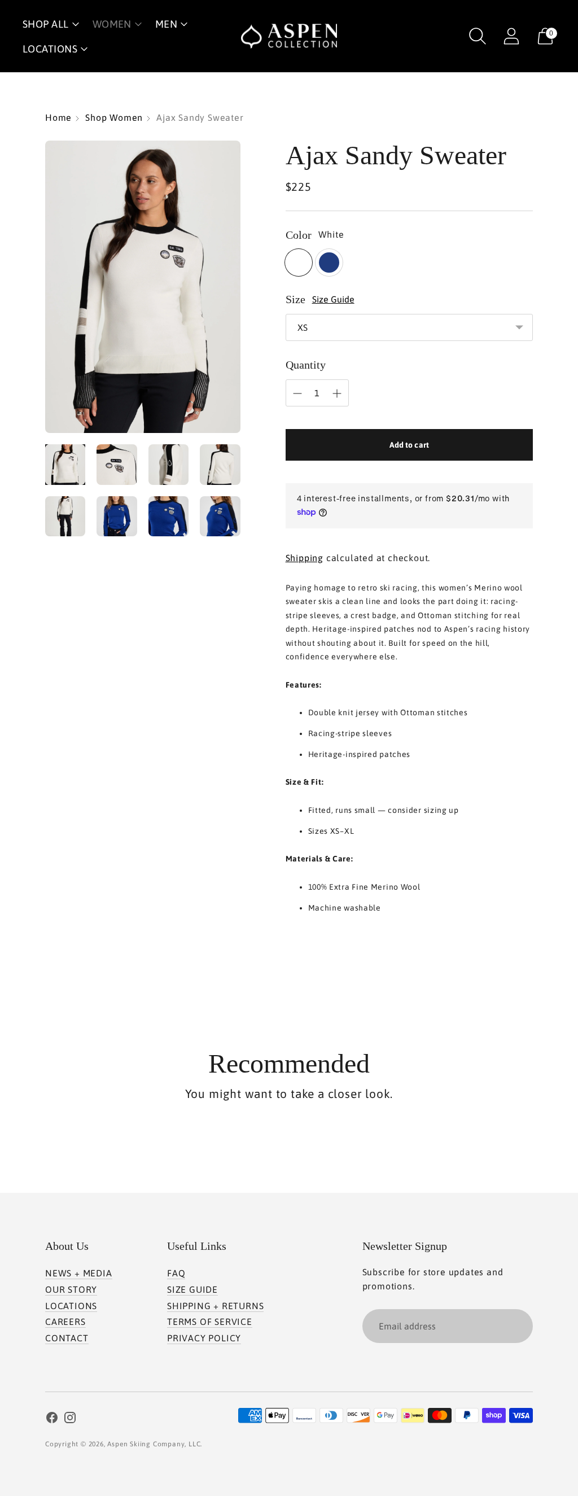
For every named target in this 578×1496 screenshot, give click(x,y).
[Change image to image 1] (65, 464)
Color (299, 235)
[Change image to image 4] (220, 464)
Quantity (306, 364)
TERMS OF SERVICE (209, 1321)
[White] (298, 262)
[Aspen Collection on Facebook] (52, 1419)
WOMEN (112, 24)
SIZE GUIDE (192, 1289)
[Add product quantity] (337, 393)
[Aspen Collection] (289, 36)
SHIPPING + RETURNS (215, 1306)
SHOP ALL (46, 24)
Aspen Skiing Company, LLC (153, 1444)
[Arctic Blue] (329, 262)
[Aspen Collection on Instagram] (70, 1419)
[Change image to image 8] (220, 516)
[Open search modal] (477, 36)
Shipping (304, 558)
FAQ (176, 1273)
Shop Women (114, 117)
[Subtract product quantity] (297, 393)
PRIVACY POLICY (204, 1338)
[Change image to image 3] (168, 464)
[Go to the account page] (511, 36)
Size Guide (333, 299)
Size (295, 299)
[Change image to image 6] (117, 516)
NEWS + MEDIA (78, 1273)
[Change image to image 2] (117, 464)
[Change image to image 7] (168, 516)
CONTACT (67, 1338)
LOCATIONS (50, 49)
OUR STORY (71, 1289)
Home (58, 117)
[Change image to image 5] (65, 516)
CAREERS (65, 1321)
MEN (166, 24)
